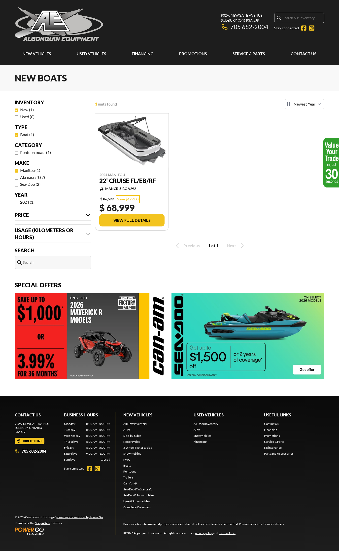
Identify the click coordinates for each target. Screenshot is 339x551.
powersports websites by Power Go (79, 517)
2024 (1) (27, 202)
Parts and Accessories (279, 453)
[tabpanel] (87, 442)
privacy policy (204, 533)
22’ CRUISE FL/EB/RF (127, 180)
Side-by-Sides (132, 436)
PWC (126, 459)
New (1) (27, 109)
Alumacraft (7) (32, 177)
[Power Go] (59, 531)
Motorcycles (131, 441)
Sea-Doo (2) (30, 184)
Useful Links (277, 414)
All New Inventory (135, 424)
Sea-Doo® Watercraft (137, 489)
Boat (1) (27, 134)
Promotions (193, 53)
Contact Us (303, 53)
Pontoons (129, 471)
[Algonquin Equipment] (59, 24)
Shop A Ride (42, 523)
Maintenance (273, 447)
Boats (127, 465)
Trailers (128, 477)
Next (231, 245)
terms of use (227, 533)
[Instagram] (312, 28)
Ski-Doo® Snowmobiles (138, 495)
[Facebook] (304, 28)
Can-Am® (130, 483)
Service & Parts (249, 53)
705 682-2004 (249, 26)
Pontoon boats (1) (35, 152)
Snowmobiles (132, 453)
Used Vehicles (91, 53)
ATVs (126, 430)
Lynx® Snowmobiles (136, 501)
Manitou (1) (30, 170)
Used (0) (27, 116)
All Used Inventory (206, 424)
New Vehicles (37, 53)
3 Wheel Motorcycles (137, 447)
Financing (142, 53)
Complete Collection (137, 507)
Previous (191, 245)
